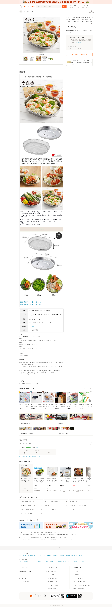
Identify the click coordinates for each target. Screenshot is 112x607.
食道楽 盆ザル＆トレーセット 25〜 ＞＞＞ (31, 302)
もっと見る (87, 388)
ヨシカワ (31, 326)
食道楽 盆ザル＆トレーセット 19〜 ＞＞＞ (31, 301)
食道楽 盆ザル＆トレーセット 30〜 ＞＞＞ (31, 304)
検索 (64, 6)
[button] (92, 23)
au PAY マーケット (23, 532)
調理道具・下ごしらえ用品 (46, 532)
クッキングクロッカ (33, 537)
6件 (37, 447)
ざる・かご (56, 532)
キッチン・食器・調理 (34, 532)
